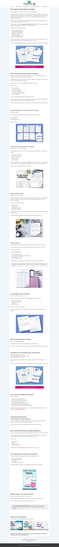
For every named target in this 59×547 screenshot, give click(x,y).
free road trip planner (22, 447)
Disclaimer (26, 545)
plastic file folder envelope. (20, 409)
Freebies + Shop (18, 6)
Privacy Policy (21, 545)
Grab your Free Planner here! (29, 66)
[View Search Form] (53, 6)
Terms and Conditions (31, 545)
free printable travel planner (17, 498)
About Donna (38, 545)
